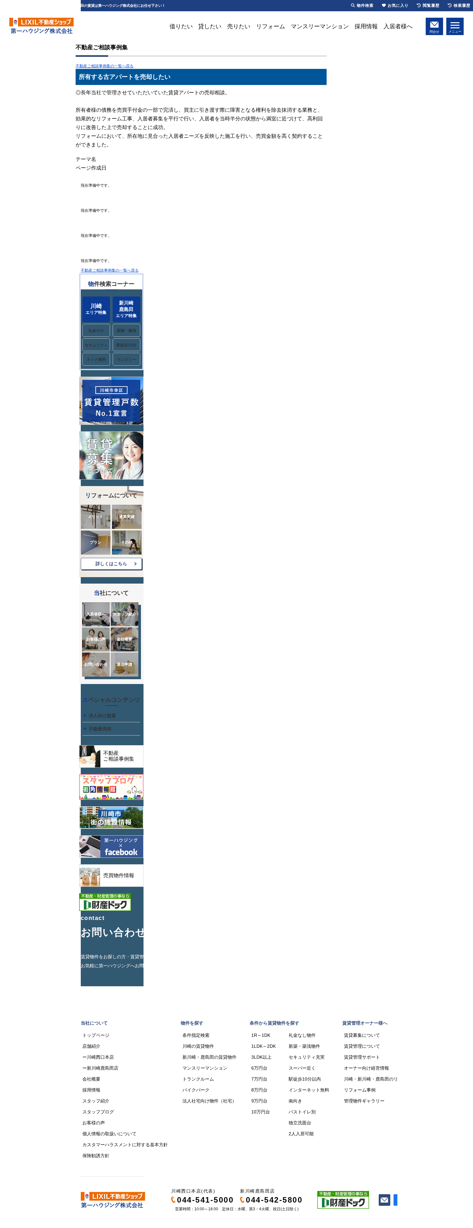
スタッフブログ (98, 1111)
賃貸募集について (362, 1035)
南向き (295, 1100)
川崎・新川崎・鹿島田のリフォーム (380, 1079)
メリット (95, 516)
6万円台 (259, 1068)
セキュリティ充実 (307, 1057)
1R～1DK (260, 1035)
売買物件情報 (118, 875)
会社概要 (124, 639)
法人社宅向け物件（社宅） (209, 1100)
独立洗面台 (300, 1122)
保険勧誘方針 (95, 1155)
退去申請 (124, 664)
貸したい (209, 26)
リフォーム (270, 26)
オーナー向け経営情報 (366, 1068)
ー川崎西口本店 (98, 1057)
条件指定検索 (195, 1035)
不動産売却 (100, 728)
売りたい (238, 26)
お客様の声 (96, 639)
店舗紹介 (91, 1046)
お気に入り (398, 5)
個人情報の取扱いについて (109, 1133)
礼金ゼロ (96, 330)
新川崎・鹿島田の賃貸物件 (209, 1057)
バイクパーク (195, 1089)
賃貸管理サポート (362, 1057)
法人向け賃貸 (102, 715)
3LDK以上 (261, 1057)
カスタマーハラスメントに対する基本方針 (125, 1144)
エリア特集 (96, 309)
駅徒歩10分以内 (305, 1079)
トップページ (95, 1035)
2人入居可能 (301, 1133)
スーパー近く (302, 1068)
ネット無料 (96, 359)
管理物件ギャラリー (364, 1100)
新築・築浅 (126, 330)
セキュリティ (96, 345)
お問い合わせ (95, 664)
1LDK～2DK (263, 1046)
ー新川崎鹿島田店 (100, 1068)
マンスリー (126, 359)
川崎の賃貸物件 (198, 1046)
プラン (95, 542)
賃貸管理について (362, 1046)
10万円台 (260, 1111)
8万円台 (259, 1089)
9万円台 (259, 1100)
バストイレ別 (302, 1111)
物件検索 (365, 5)
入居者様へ (398, 26)
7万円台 (259, 1079)
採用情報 (366, 26)
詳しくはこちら (111, 563)
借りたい (181, 26)
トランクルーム (198, 1079)
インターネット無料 (309, 1089)
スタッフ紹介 (124, 614)
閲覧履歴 (431, 5)
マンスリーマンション (320, 26)
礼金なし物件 (302, 1035)
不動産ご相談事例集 (118, 756)
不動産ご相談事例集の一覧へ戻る (105, 66)
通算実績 (126, 516)
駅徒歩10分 (126, 345)
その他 (127, 542)
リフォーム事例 (360, 1089)
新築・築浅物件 (304, 1046)
